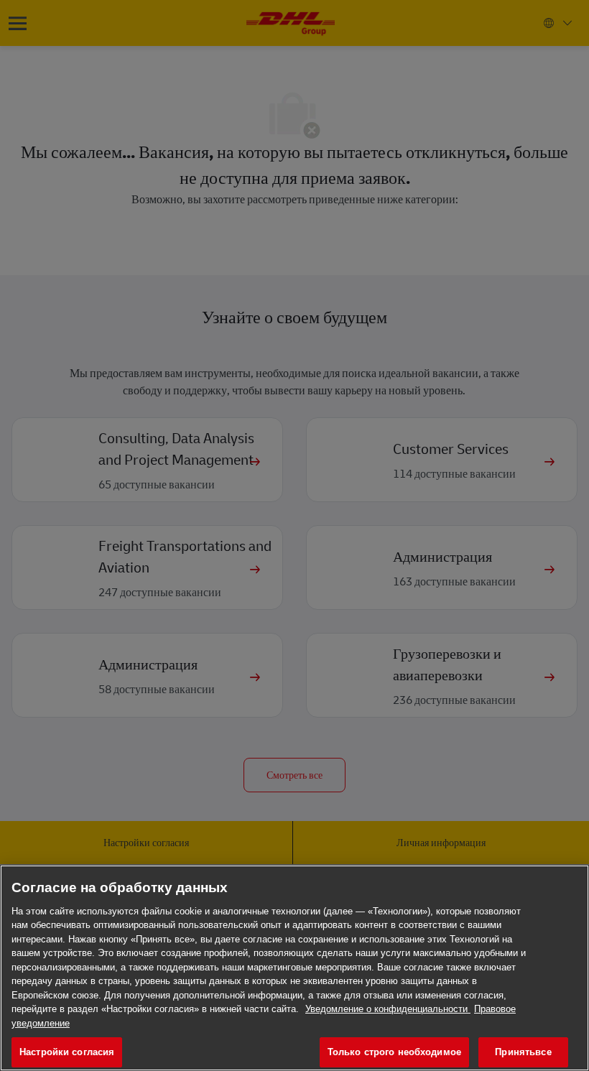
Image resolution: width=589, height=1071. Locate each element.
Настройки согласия (66, 1052)
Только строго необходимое (394, 1052)
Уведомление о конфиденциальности (387, 1008)
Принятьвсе (523, 1052)
